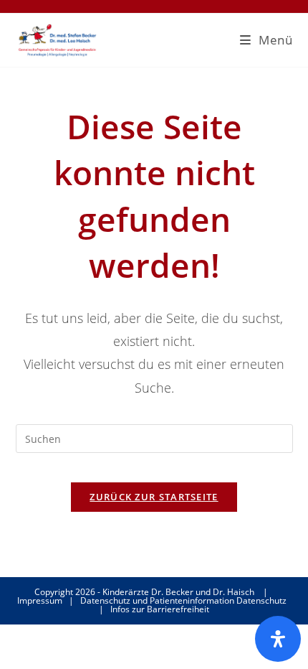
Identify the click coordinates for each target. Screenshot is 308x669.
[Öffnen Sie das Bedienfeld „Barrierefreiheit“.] (278, 639)
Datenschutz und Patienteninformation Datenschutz (183, 600)
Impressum (39, 600)
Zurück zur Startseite (154, 496)
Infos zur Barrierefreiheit (159, 609)
